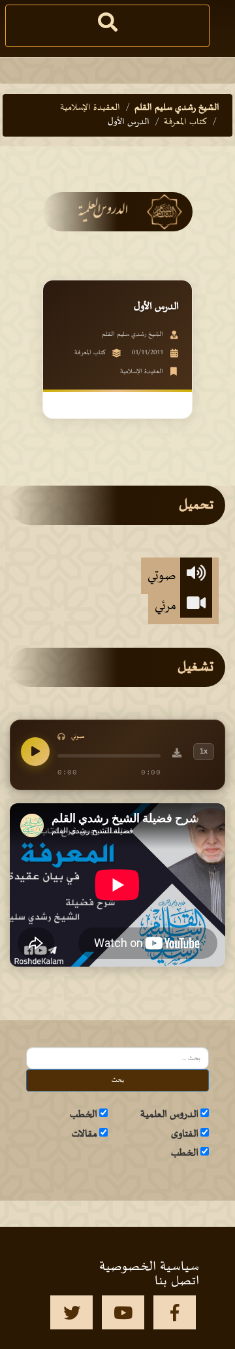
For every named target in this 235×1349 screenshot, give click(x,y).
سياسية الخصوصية (149, 1266)
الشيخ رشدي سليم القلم (176, 107)
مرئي (167, 606)
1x (204, 751)
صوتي (164, 576)
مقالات (84, 1134)
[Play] (35, 751)
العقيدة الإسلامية (90, 107)
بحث (118, 1080)
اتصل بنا (177, 1281)
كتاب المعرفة (185, 122)
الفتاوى (184, 1134)
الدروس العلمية (169, 1114)
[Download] (176, 755)
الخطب (83, 1114)
